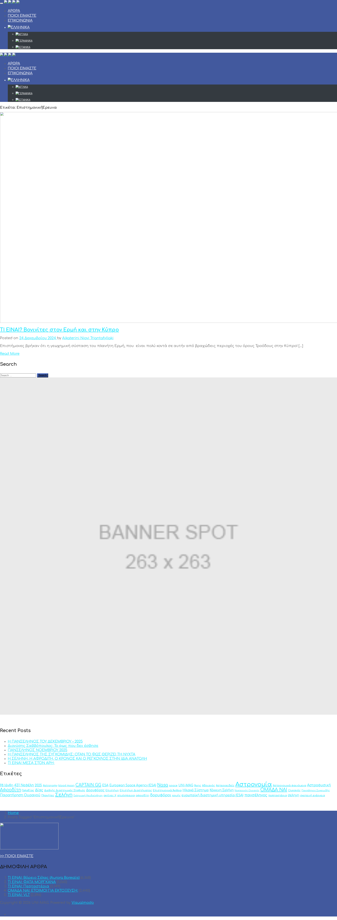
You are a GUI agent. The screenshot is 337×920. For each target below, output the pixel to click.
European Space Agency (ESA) (132, 785)
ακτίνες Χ (110, 795)
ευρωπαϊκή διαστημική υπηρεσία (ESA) (212, 795)
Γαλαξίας (28, 790)
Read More (10, 354)
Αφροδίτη (10, 790)
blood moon (66, 785)
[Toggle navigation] (1, 3)
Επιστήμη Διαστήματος (136, 790)
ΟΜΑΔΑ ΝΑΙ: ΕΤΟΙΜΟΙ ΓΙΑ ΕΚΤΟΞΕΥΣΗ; (43, 890)
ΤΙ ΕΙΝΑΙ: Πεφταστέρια (28, 886)
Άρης (197, 785)
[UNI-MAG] (12, 2)
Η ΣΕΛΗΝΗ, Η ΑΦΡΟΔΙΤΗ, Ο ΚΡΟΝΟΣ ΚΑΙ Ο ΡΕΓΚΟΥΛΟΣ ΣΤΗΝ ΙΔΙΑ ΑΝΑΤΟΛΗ (77, 759)
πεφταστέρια (277, 795)
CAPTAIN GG (88, 785)
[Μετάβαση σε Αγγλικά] (176, 34)
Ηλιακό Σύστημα (196, 790)
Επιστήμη (112, 790)
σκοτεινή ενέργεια (312, 795)
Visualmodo (83, 903)
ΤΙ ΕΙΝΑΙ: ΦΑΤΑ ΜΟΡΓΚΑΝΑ (32, 882)
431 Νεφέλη (24, 785)
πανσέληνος (255, 795)
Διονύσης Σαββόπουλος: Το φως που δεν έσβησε (53, 746)
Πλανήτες (47, 795)
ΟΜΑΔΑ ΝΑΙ (273, 789)
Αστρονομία (253, 784)
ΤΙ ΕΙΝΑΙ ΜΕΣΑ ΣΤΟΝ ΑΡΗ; (31, 763)
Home (13, 813)
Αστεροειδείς (225, 785)
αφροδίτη (142, 795)
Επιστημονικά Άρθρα (167, 790)
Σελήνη (64, 794)
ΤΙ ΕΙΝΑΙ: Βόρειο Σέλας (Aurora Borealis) (44, 878)
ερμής (176, 795)
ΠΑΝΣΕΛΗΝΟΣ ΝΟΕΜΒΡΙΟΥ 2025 (37, 750)
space (173, 785)
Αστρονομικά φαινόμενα (289, 785)
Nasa (162, 785)
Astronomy (50, 785)
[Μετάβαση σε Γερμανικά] (176, 41)
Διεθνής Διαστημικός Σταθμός (64, 790)
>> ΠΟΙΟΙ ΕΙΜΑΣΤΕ (16, 856)
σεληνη (293, 795)
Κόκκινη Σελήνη (222, 790)
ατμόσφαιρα (126, 795)
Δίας (39, 790)
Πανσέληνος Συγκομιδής (316, 790)
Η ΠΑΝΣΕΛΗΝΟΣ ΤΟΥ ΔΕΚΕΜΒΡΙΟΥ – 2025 (45, 741)
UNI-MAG (185, 785)
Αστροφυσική (319, 785)
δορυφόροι (160, 795)
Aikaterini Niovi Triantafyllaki (88, 338)
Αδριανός (208, 785)
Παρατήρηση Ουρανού (20, 795)
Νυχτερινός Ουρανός (247, 790)
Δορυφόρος (95, 790)
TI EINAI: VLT (19, 895)
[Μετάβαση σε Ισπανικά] (176, 47)
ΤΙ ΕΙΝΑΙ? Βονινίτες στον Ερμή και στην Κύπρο (59, 330)
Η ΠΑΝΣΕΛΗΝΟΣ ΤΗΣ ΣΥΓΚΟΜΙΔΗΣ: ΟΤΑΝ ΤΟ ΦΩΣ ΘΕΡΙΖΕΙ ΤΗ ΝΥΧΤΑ (71, 754)
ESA (105, 785)
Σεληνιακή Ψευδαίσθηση (88, 796)
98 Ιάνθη (6, 785)
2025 (38, 785)
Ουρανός (294, 790)
